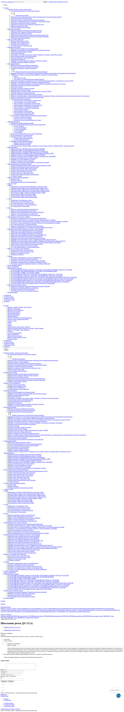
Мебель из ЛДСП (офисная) (15, 39)
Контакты (7, 301)
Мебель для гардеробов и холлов (16, 285)
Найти (6, 350)
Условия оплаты (8, 296)
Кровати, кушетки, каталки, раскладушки (19, 9)
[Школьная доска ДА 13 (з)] (12, 627)
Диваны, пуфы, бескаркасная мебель (18, 177)
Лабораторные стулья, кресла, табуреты (18, 217)
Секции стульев (12, 183)
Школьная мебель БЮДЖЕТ (9, 616)
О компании (7, 295)
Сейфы (9, 185)
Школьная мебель (12, 147)
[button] (118, 696)
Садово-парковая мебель (14, 265)
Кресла (9, 207)
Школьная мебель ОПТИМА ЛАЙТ (61, 616)
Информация (4, 696)
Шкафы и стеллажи (14, 617)
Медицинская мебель (13, 63)
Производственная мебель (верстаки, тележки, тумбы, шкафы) (25, 229)
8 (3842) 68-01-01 (53, 2)
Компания (3, 694)
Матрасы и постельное (13, 29)
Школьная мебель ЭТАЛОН (25, 616)
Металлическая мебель (13, 47)
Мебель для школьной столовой (29, 617)
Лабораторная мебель (13, 121)
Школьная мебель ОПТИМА (80, 616)
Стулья (9, 198)
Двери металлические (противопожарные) (19, 164)
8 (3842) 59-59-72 (63, 2)
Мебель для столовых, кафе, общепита (18, 248)
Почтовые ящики (12, 292)
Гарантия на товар (9, 300)
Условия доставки (9, 298)
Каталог (6, 8)
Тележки (9, 256)
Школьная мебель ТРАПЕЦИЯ (42, 616)
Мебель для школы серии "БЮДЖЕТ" (99, 616)
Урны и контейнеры (13, 266)
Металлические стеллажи (14, 268)
